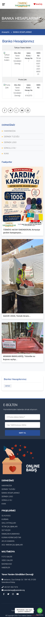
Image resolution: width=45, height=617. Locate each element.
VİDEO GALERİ (7, 560)
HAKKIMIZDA (9, 131)
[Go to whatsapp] (39, 610)
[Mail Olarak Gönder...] (22, 110)
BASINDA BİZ (7, 564)
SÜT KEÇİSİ (6, 530)
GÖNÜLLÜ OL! (9, 148)
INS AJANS (36, 615)
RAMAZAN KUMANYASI (11, 534)
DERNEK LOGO (9, 142)
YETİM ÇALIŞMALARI (10, 527)
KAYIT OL (22, 433)
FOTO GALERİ (7, 557)
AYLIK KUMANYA (8, 541)
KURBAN (5, 519)
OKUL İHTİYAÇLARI (9, 523)
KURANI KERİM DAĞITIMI (11, 537)
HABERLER (6, 568)
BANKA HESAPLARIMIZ (11, 493)
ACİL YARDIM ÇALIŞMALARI (12, 545)
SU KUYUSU (6, 516)
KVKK (6, 153)
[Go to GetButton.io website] (39, 614)
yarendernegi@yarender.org (14, 590)
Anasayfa (5, 32)
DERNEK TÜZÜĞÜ (11, 137)
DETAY (7, 386)
